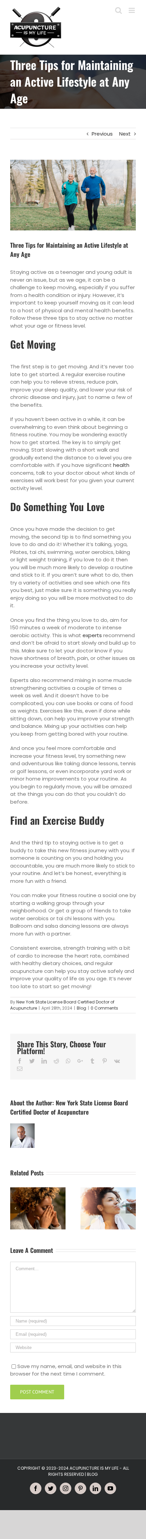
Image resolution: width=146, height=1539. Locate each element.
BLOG (92, 1474)
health (121, 465)
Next (125, 133)
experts (92, 635)
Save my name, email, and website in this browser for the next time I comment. (66, 1370)
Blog (81, 1008)
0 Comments (104, 1008)
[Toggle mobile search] (118, 10)
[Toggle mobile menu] (132, 10)
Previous (102, 133)
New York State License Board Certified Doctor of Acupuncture (69, 1107)
